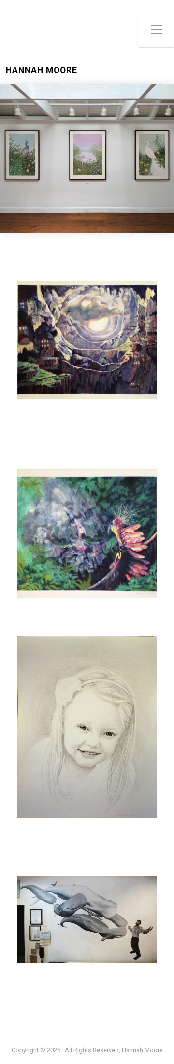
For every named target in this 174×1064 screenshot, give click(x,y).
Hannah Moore (41, 70)
